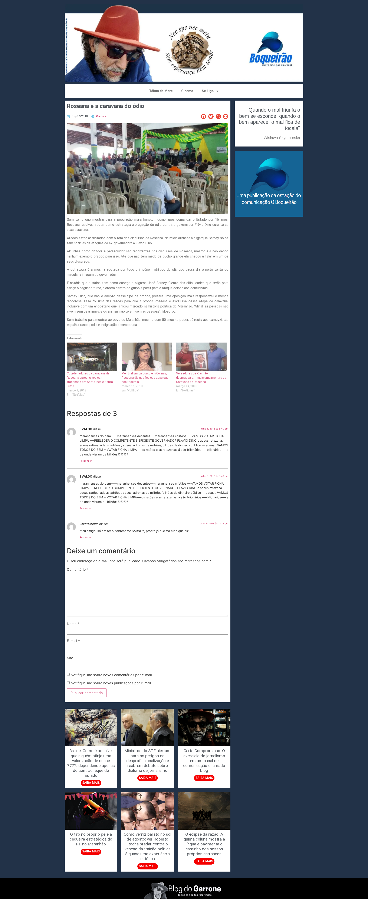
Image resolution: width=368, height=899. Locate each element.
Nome (73, 623)
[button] (203, 116)
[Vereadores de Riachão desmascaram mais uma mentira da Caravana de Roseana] (201, 357)
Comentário (78, 569)
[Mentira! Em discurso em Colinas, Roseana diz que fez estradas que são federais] (147, 357)
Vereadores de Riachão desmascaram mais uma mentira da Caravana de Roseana (201, 378)
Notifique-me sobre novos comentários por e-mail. (112, 675)
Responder (86, 460)
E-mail (73, 640)
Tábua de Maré (161, 91)
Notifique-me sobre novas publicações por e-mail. (111, 683)
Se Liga (208, 91)
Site (70, 658)
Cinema (187, 91)
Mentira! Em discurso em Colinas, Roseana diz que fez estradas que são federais (145, 378)
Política (101, 116)
